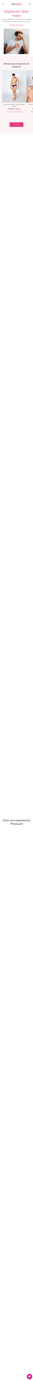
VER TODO (16, 124)
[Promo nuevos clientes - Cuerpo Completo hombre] (14, 86)
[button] (3, 4)
